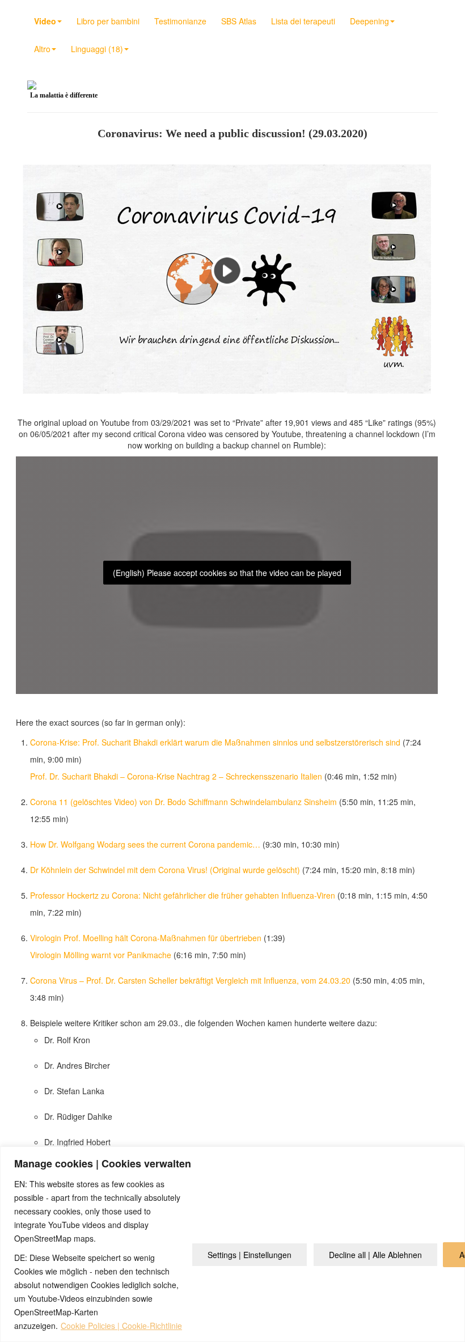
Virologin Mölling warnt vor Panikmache (100, 954)
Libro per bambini (108, 21)
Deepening (369, 21)
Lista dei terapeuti (303, 21)
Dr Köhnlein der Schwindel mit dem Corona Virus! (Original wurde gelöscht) (165, 869)
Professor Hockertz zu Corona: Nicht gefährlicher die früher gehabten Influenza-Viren (182, 895)
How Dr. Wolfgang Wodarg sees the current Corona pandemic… (145, 844)
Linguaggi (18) (97, 48)
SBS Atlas (238, 21)
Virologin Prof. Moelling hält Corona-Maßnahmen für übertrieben (145, 937)
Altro (42, 48)
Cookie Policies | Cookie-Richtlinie (121, 1325)
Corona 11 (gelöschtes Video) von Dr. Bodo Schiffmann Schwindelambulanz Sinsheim (183, 801)
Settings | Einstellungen (249, 1254)
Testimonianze (180, 21)
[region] (232, 1244)
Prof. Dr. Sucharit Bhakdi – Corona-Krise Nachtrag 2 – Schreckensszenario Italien (176, 776)
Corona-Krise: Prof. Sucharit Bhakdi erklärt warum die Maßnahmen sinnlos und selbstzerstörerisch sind (215, 742)
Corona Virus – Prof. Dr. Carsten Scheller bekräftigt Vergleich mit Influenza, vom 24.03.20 (190, 980)
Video (45, 21)
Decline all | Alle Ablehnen (375, 1254)
